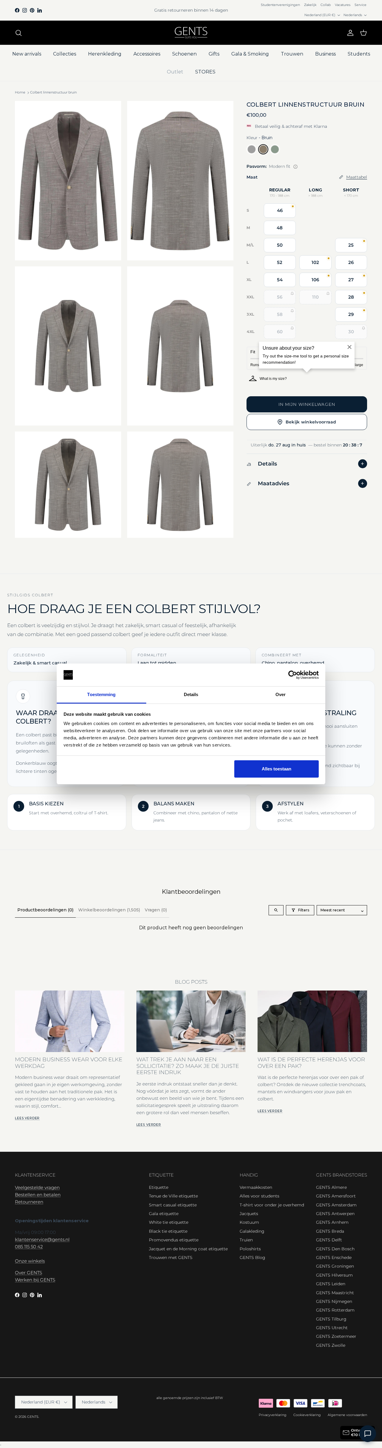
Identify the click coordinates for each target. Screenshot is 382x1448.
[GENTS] (191, 33)
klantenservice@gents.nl (42, 1239)
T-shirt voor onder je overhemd (272, 1205)
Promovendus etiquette (173, 1240)
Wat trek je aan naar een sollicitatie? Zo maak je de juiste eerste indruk (187, 1065)
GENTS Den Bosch (335, 1249)
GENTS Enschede (334, 1257)
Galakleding (252, 1231)
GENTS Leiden (330, 1283)
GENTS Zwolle (330, 1345)
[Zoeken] (18, 32)
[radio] (252, 149)
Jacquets (249, 1213)
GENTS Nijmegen (334, 1301)
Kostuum (249, 1222)
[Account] (349, 32)
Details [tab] (191, 694)
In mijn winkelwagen (306, 404)
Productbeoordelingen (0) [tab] (45, 910)
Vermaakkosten (256, 1187)
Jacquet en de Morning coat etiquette (188, 1249)
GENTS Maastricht (335, 1292)
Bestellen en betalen (38, 1194)
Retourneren (29, 1202)
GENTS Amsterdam (336, 1205)
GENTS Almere (331, 1187)
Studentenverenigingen (280, 5)
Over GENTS (28, 1272)
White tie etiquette (168, 1222)
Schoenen (184, 54)
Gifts (214, 54)
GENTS (32, 1417)
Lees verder (27, 1118)
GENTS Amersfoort (336, 1196)
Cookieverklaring (307, 1415)
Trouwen (292, 54)
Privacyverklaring (272, 1415)
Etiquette (158, 1187)
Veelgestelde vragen (37, 1187)
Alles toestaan (276, 768)
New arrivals (26, 54)
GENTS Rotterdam (335, 1310)
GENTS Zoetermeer (336, 1336)
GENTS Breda (330, 1231)
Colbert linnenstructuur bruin (53, 92)
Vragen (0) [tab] (156, 910)
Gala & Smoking (250, 54)
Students (359, 54)
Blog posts (191, 982)
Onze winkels (30, 1261)
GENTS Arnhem (332, 1222)
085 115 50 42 (29, 1246)
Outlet (175, 72)
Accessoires (146, 54)
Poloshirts (250, 1249)
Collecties (64, 54)
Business (325, 54)
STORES (205, 72)
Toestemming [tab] (101, 694)
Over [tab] (280, 694)
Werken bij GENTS (35, 1280)
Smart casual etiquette (173, 1205)
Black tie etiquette (168, 1231)
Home (20, 92)
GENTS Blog (252, 1257)
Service (360, 5)
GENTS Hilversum (334, 1275)
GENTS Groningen (335, 1266)
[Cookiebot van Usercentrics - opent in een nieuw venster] (293, 674)
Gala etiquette (163, 1213)
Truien (246, 1240)
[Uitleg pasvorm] (295, 166)
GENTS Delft (329, 1240)
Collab (326, 5)
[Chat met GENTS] (367, 1433)
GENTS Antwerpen (335, 1213)
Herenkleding (104, 54)
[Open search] (276, 910)
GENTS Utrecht (332, 1327)
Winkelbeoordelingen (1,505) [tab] (109, 910)
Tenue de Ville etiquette (173, 1196)
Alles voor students (259, 1196)
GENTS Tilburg (331, 1319)
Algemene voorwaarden (347, 1415)
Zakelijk (310, 5)
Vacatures (342, 5)
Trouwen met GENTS (170, 1257)
